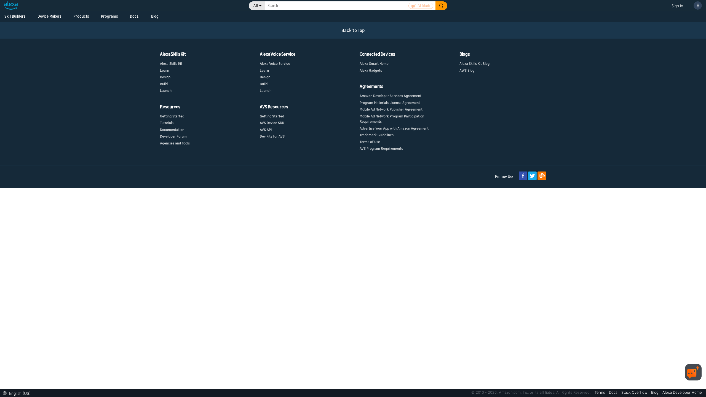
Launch (166, 90)
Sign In (677, 5)
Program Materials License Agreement (390, 102)
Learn (164, 70)
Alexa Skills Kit (171, 63)
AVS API (266, 129)
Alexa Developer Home (682, 392)
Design (165, 77)
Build (164, 84)
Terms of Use (370, 142)
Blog (155, 16)
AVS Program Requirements (381, 148)
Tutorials (166, 122)
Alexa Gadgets (371, 70)
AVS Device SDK (272, 122)
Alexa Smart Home (374, 63)
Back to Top (353, 30)
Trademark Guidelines (377, 135)
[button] (18, 392)
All (255, 6)
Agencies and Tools (175, 143)
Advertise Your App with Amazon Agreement (394, 128)
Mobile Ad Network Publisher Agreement (391, 109)
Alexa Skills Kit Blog (474, 63)
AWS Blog (466, 70)
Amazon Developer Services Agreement (390, 95)
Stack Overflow (634, 392)
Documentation (172, 129)
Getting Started (172, 116)
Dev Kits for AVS (272, 136)
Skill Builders (15, 16)
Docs (614, 392)
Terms (600, 392)
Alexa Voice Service (275, 63)
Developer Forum (173, 136)
